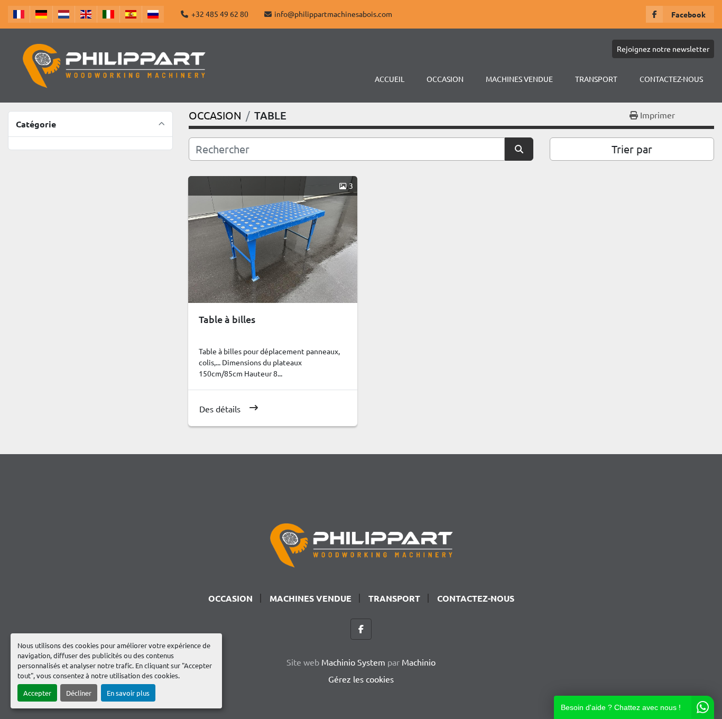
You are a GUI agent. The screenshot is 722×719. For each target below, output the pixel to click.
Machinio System (353, 662)
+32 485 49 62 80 (219, 14)
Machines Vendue (519, 79)
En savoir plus (128, 692)
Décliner (78, 692)
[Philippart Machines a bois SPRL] (361, 543)
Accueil (389, 79)
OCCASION (445, 79)
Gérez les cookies (361, 679)
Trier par (632, 148)
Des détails (219, 408)
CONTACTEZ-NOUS (671, 79)
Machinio (419, 662)
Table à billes (227, 319)
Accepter (37, 692)
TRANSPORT (596, 79)
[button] (445, 79)
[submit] (519, 149)
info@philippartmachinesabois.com (333, 14)
